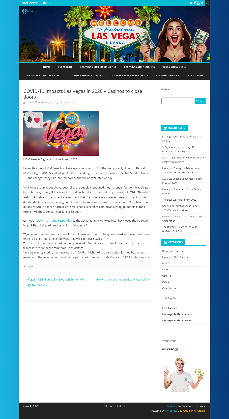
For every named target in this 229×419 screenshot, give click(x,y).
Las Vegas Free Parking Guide (129, 75)
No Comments (68, 102)
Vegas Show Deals (174, 66)
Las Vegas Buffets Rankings (98, 66)
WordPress (170, 410)
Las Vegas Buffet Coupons (85, 75)
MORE (165, 263)
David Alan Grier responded (54, 220)
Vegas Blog (65, 66)
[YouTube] (198, 3)
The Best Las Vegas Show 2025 (179, 199)
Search (165, 88)
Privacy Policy (168, 340)
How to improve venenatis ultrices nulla (122, 279)
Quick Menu (169, 288)
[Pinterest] (202, 3)
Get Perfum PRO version (191, 410)
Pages (165, 282)
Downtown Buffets (172, 251)
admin (29, 102)
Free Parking (169, 308)
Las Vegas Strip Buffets (139, 66)
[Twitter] (191, 3)
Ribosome (172, 406)
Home (46, 66)
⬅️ (176, 349)
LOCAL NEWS (195, 75)
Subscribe (167, 349)
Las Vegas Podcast (168, 75)
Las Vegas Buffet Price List (43, 75)
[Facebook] (195, 3)
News (30, 266)
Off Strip (167, 275)
